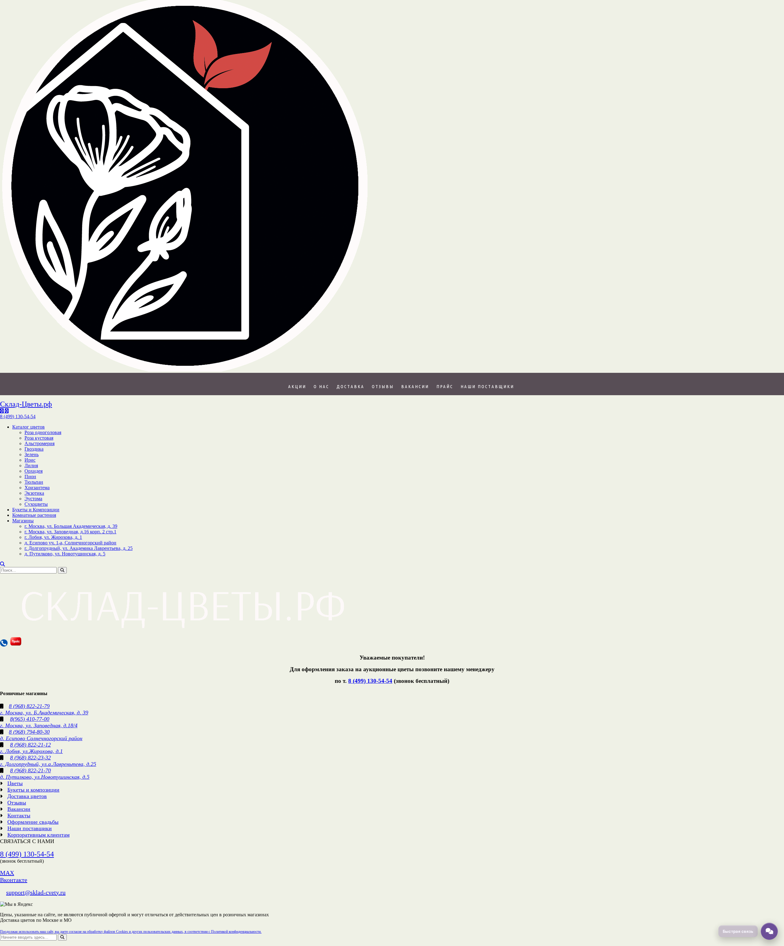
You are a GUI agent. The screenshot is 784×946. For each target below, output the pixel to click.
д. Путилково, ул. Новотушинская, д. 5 (64, 553)
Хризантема (37, 487)
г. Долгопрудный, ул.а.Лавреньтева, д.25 (48, 764)
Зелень (31, 454)
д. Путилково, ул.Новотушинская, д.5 (44, 777)
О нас (321, 386)
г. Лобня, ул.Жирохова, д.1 (31, 751)
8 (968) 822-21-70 (30, 770)
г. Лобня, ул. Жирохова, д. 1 (53, 537)
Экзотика (34, 493)
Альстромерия (39, 443)
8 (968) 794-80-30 (29, 732)
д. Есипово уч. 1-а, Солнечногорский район (70, 542)
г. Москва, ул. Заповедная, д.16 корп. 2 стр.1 (70, 531)
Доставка (350, 386)
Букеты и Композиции (35, 509)
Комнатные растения (34, 515)
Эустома (33, 498)
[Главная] (185, 370)
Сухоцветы (36, 504)
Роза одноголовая (42, 432)
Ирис (30, 460)
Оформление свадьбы (32, 822)
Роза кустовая (38, 438)
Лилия (31, 465)
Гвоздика (33, 449)
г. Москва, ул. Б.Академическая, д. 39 (44, 713)
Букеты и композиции (33, 790)
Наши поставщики (487, 386)
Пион (30, 476)
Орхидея (33, 471)
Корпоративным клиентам (38, 835)
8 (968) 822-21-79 (29, 706)
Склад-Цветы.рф (26, 404)
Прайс (444, 386)
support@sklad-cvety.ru (36, 892)
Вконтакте (13, 879)
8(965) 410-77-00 (29, 719)
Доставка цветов (27, 796)
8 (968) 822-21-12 (30, 745)
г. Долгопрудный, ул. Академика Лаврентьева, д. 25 (78, 548)
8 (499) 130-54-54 (370, 681)
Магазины (23, 520)
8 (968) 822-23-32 (30, 758)
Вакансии (415, 386)
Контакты (18, 815)
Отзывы (383, 386)
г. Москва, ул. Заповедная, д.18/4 (38, 725)
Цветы (15, 783)
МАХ (7, 872)
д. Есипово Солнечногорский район (41, 738)
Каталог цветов (28, 426)
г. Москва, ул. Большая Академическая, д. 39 (70, 526)
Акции (297, 386)
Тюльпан (33, 482)
